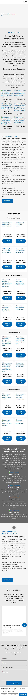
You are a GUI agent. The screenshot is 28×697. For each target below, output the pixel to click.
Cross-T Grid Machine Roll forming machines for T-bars (7, 432)
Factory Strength (14, 474)
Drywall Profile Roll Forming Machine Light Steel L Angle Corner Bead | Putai (7, 292)
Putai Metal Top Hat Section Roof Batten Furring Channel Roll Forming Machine (20, 99)
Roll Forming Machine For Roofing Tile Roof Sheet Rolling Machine (20, 375)
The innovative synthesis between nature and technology (14, 626)
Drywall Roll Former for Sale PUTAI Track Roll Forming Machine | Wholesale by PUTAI (20, 318)
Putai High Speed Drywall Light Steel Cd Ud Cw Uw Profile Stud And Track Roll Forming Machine (7, 100)
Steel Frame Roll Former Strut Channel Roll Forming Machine (20, 406)
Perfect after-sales (14, 499)
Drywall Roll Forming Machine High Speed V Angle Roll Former (21, 432)
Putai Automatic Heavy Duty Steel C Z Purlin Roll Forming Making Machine (20, 125)
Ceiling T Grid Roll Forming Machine (21, 235)
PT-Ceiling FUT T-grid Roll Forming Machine (20, 261)
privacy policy (10, 691)
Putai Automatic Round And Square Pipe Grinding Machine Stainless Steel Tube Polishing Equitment (7, 127)
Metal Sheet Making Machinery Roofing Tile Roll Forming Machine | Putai (21, 349)
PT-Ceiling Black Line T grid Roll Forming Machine (7, 261)
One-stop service (14, 512)
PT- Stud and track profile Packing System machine (7, 406)
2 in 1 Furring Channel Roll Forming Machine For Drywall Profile (20, 292)
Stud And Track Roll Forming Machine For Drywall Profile (7, 318)
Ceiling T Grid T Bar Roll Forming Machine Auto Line (7, 235)
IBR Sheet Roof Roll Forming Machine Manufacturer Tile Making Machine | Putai (7, 349)
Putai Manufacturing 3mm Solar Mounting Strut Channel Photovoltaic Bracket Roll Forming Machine (20, 114)
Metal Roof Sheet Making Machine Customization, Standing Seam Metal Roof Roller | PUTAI (7, 375)
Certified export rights (14, 487)
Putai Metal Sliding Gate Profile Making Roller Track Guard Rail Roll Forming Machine (7, 112)
